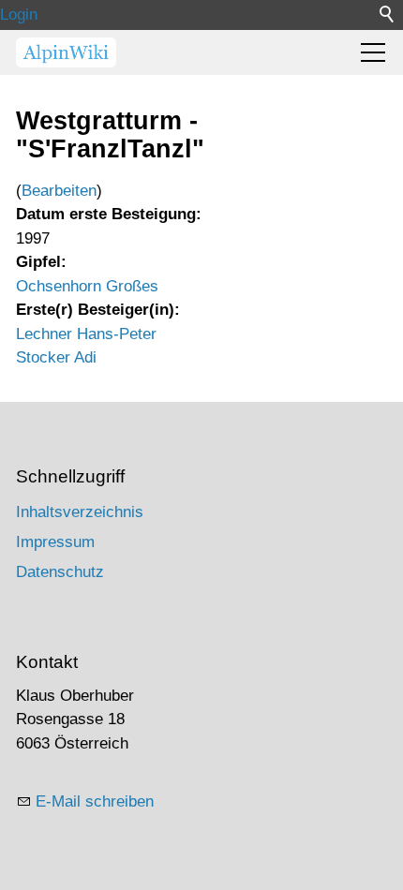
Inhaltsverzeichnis (79, 512)
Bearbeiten (59, 191)
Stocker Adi (56, 357)
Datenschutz (60, 572)
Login (18, 14)
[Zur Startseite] (66, 52)
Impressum (55, 542)
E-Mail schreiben (95, 801)
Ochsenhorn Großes (87, 286)
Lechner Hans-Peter (86, 334)
